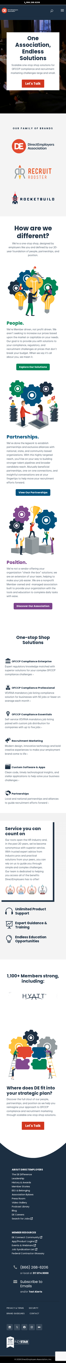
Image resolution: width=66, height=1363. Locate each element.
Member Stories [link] (21, 1186)
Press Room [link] (18, 1198)
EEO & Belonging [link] (21, 1190)
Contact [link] (34, 1313)
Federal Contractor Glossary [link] (28, 1253)
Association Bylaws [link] (22, 1194)
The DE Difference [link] (22, 1174)
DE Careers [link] (18, 1214)
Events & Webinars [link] (23, 1245)
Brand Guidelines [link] (16, 1313)
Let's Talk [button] (33, 83)
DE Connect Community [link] (26, 1237)
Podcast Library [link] (20, 1206)
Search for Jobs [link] (21, 1218)
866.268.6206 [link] (33, 2)
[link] (10, 10)
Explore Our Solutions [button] (33, 367)
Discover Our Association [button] (33, 606)
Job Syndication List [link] (23, 1249)
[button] (62, 12)
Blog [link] (14, 1210)
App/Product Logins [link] (23, 1241)
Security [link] (33, 1308)
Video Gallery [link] (19, 1202)
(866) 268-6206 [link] (34, 1267)
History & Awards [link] (21, 1182)
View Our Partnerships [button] (33, 492)
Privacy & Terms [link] (15, 1308)
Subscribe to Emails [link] (31, 1284)
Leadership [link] (18, 1178)
